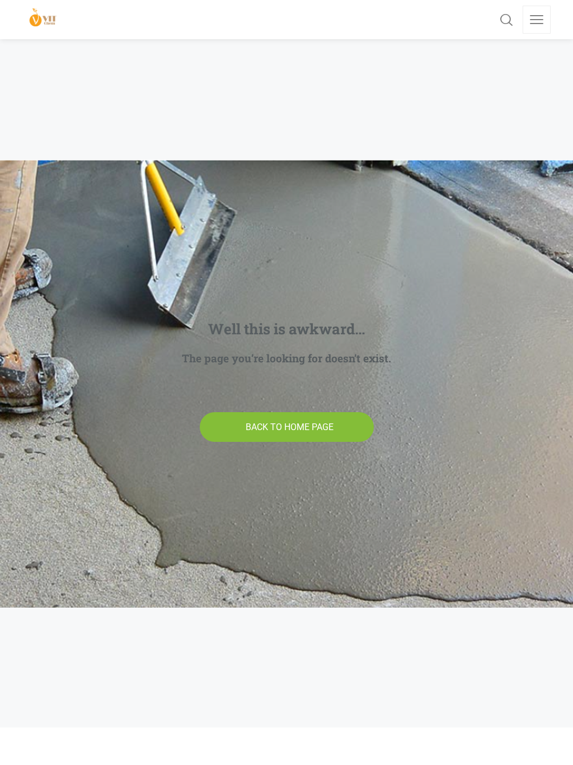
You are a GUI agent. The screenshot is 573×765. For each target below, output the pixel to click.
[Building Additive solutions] (43, 20)
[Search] (506, 20)
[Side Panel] (537, 20)
